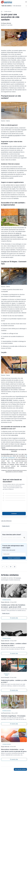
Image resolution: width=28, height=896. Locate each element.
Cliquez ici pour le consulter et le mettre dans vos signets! (13, 445)
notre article (14, 435)
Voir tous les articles (20, 769)
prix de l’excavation (14, 311)
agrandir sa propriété (14, 135)
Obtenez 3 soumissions (14, 558)
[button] (26, 2)
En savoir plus (14, 618)
